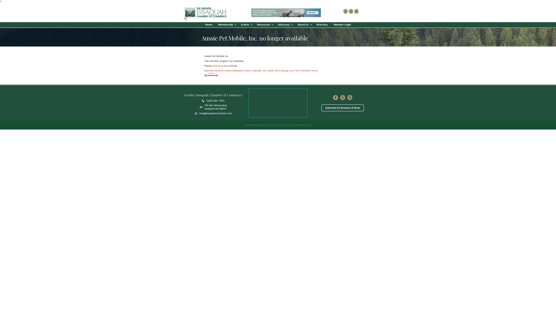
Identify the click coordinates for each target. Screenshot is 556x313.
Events (245, 24)
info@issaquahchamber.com (215, 113)
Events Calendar (252, 70)
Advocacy (284, 24)
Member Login (342, 24)
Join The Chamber (299, 70)
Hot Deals (268, 70)
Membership (225, 24)
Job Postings (281, 70)
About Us (303, 24)
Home (208, 24)
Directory (322, 24)
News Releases (234, 70)
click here (217, 66)
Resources (263, 24)
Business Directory (214, 70)
